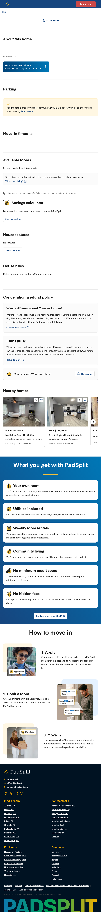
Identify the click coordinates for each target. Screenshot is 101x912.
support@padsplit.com (17, 787)
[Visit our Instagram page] (16, 793)
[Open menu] (7, 4)
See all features (12, 250)
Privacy (18, 885)
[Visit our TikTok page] (21, 793)
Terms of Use (10, 889)
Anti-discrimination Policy (31, 889)
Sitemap (8, 885)
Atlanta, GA (12, 779)
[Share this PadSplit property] (36, 400)
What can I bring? (14, 181)
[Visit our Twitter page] (11, 793)
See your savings (13, 219)
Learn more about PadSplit (52, 616)
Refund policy (13, 359)
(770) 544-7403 (14, 783)
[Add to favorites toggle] (41, 400)
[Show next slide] (93, 422)
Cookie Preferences (34, 885)
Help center (86, 374)
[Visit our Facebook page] (5, 793)
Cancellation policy (16, 327)
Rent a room (86, 4)
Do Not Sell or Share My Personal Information (67, 885)
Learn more (27, 111)
